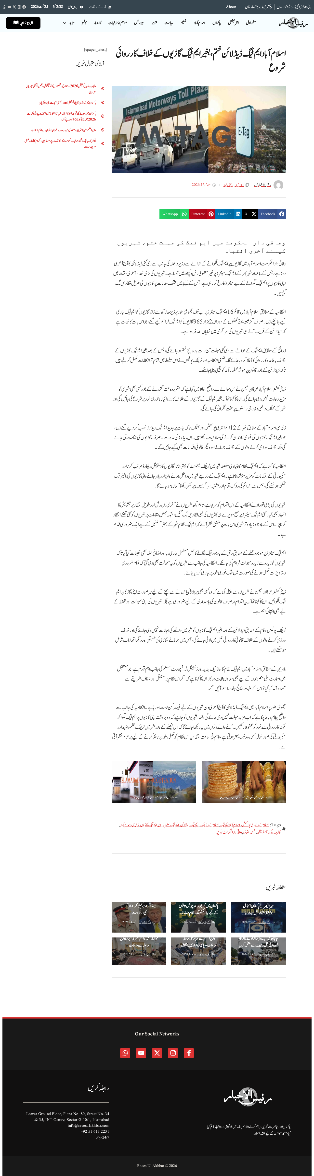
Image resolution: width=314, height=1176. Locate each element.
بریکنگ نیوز (228, 185)
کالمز (84, 23)
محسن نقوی (249, 832)
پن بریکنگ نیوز (126, 907)
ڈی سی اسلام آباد (129, 825)
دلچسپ (237, 942)
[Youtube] (9, 7)
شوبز (154, 23)
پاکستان (216, 23)
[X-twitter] (14, 7)
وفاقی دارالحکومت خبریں (229, 832)
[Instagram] (19, 7)
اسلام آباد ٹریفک (209, 825)
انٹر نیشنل (233, 23)
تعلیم (183, 23)
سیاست (168, 23)
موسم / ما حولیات (117, 23)
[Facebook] (24, 7)
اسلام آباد (199, 23)
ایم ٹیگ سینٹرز (171, 825)
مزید (71, 23)
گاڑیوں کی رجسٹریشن (269, 832)
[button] (272, 214)
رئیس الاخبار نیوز (264, 922)
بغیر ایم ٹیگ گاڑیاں (150, 825)
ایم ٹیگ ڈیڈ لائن (189, 825)
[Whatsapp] (4, 7)
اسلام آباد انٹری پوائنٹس (255, 825)
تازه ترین (158, 916)
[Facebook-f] (189, 1053)
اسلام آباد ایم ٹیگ (230, 825)
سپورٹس (139, 23)
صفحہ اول (251, 23)
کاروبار (97, 23)
